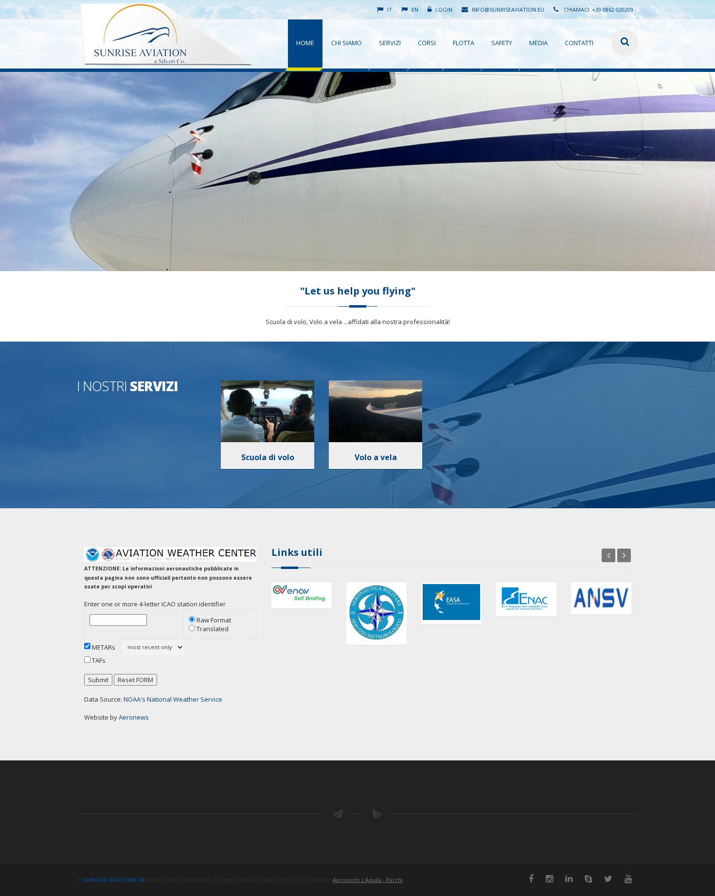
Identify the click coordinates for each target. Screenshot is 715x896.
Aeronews (134, 717)
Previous (608, 555)
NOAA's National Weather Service (173, 699)
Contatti (579, 42)
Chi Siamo (346, 42)
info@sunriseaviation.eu (508, 9)
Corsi (427, 42)
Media (538, 42)
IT (389, 9)
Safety (501, 42)
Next (624, 555)
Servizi (390, 42)
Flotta (463, 42)
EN (414, 9)
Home (305, 42)
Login (443, 9)
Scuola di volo (267, 457)
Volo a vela (376, 457)
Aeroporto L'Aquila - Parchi (368, 879)
